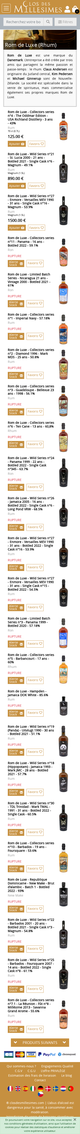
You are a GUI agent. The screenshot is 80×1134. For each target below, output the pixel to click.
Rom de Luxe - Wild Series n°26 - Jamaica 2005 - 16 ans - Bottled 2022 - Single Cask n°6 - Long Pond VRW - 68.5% (31, 503)
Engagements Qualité (57, 1066)
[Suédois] (55, 1088)
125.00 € (16, 136)
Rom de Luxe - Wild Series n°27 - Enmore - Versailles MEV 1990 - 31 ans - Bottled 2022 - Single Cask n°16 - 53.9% (31, 543)
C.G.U (32, 1071)
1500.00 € (17, 220)
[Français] (10, 1088)
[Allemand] (40, 1088)
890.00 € (16, 178)
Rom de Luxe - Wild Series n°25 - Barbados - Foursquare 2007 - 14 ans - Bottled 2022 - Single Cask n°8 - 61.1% (31, 965)
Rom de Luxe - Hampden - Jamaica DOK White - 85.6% (28, 693)
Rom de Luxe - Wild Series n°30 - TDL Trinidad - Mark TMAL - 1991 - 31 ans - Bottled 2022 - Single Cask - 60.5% (31, 808)
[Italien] (33, 1088)
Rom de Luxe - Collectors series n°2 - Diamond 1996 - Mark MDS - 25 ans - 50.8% (31, 353)
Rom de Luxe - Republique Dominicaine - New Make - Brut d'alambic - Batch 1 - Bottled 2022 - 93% (31, 885)
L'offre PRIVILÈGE (53, 1071)
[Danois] (48, 1088)
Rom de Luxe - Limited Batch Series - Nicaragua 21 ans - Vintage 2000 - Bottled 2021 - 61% (29, 279)
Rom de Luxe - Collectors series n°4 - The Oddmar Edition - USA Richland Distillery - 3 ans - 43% (31, 117)
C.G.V (18, 1071)
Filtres (68, 21)
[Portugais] (71, 1088)
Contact (40, 1080)
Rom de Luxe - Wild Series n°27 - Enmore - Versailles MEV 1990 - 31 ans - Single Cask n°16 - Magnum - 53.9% (31, 201)
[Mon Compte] (67, 9)
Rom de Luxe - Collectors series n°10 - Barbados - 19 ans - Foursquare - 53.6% (31, 847)
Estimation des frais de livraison (32, 1075)
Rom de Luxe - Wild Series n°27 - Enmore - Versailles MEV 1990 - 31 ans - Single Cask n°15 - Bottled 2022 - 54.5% (31, 583)
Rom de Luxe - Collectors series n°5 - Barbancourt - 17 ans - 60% (31, 658)
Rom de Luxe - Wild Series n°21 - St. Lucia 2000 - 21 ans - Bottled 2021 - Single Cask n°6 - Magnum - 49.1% (31, 159)
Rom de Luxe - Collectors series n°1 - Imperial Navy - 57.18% (31, 316)
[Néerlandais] (63, 1088)
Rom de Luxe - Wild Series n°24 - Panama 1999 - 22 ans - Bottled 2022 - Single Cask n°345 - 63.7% (31, 463)
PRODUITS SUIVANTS (40, 1042)
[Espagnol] (25, 1088)
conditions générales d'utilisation (28, 1123)
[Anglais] (18, 1088)
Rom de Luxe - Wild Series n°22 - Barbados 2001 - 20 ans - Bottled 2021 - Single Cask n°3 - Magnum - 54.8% (31, 925)
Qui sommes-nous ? (21, 1066)
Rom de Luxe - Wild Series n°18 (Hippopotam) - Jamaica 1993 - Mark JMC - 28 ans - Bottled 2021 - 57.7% (31, 768)
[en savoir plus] (67, 126)
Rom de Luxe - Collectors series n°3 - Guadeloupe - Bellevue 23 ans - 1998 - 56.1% (31, 390)
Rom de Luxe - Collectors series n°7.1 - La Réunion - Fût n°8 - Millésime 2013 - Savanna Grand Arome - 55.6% (31, 1005)
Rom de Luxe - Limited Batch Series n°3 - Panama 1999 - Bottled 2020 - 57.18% (29, 622)
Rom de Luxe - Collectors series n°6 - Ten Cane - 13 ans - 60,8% (31, 424)
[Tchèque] (40, 1094)
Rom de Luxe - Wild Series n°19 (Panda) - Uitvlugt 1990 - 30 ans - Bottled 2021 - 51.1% (31, 730)
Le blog (66, 1075)
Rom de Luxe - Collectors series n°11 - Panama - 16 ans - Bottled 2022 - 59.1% (31, 241)
